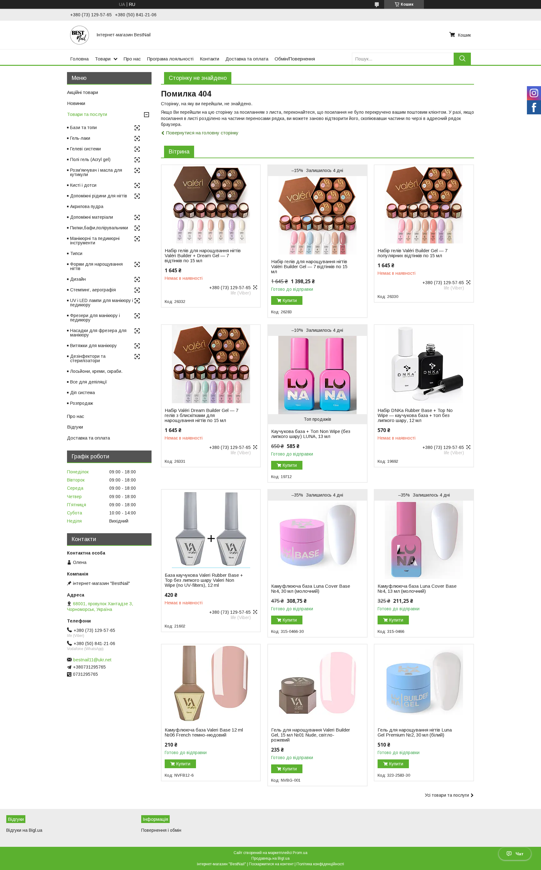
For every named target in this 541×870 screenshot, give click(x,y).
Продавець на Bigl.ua (270, 858)
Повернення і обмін (161, 830)
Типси (76, 253)
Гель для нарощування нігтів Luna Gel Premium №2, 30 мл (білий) (415, 732)
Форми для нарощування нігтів (96, 266)
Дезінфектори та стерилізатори (88, 358)
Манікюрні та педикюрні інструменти (95, 240)
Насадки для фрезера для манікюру (98, 332)
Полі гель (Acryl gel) (90, 159)
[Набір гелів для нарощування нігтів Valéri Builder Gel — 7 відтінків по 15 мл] (317, 215)
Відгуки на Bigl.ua (24, 830)
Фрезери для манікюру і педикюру (95, 317)
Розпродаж (81, 403)
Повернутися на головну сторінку (202, 132)
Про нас (132, 58)
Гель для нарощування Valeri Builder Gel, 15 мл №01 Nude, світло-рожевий (310, 734)
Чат (519, 853)
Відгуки (75, 427)
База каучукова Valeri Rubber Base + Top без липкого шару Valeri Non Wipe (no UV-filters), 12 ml (204, 580)
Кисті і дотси (83, 185)
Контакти (209, 58)
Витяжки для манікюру (93, 345)
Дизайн (78, 279)
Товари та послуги (87, 114)
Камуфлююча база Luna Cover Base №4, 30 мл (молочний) (310, 589)
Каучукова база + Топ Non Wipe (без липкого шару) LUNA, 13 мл (310, 434)
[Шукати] (462, 59)
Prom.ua (300, 853)
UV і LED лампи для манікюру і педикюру (101, 302)
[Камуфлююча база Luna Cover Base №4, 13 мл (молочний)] (423, 540)
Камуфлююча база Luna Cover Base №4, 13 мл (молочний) (417, 589)
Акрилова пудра (86, 206)
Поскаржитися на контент (271, 864)
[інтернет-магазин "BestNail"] (79, 34)
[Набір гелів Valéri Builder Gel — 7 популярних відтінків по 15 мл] (423, 204)
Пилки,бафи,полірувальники (99, 227)
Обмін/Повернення (295, 58)
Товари (103, 58)
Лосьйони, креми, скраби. (96, 371)
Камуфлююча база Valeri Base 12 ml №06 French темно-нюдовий (204, 732)
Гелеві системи (85, 148)
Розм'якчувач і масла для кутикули (96, 172)
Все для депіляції (88, 381)
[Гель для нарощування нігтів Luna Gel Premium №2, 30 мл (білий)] (423, 683)
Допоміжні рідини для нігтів (98, 195)
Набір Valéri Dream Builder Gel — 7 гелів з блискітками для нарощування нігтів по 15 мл (201, 415)
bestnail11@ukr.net (92, 659)
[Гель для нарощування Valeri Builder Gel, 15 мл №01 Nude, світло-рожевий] (317, 683)
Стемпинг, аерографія (93, 289)
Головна (79, 58)
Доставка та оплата (246, 58)
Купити (290, 300)
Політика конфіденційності (320, 864)
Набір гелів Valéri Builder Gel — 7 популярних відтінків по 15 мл (412, 253)
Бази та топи (83, 127)
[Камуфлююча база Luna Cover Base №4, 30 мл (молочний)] (317, 540)
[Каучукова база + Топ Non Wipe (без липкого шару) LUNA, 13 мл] (317, 375)
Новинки (76, 103)
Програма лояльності (170, 58)
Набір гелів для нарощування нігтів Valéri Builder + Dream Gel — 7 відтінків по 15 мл (203, 255)
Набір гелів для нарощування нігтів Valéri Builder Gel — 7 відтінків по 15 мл (309, 266)
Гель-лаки (80, 138)
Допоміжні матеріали (91, 217)
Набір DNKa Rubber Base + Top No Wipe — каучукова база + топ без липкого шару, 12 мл (415, 415)
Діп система (82, 392)
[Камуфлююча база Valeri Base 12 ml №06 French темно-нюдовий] (211, 683)
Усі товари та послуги (447, 795)
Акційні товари (82, 92)
